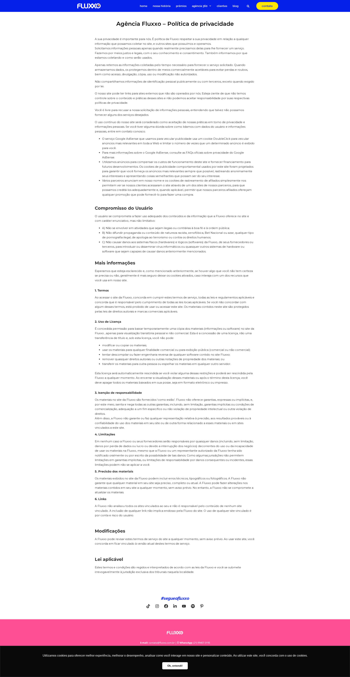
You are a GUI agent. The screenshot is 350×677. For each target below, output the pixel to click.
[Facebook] (166, 606)
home (143, 6)
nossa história (161, 6)
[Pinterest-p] (202, 606)
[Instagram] (157, 606)
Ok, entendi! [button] (175, 665)
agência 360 (199, 6)
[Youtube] (184, 606)
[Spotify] (193, 606)
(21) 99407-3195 (201, 642)
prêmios (181, 6)
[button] (248, 6)
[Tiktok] (148, 606)
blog (235, 6)
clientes (222, 6)
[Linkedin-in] (175, 606)
